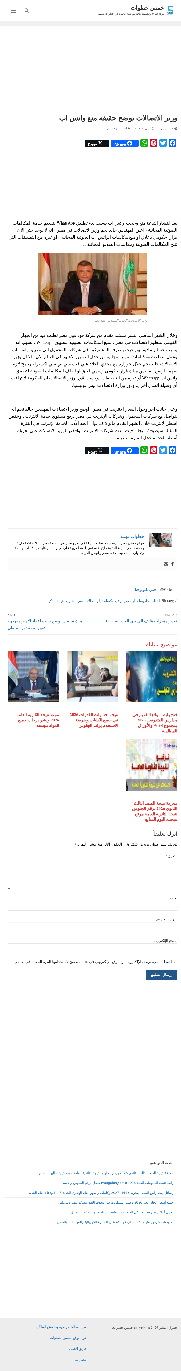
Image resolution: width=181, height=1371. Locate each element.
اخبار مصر (132, 600)
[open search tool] (27, 10)
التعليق (171, 856)
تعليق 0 (109, 128)
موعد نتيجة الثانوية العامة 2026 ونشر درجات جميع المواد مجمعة (37, 719)
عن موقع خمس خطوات (68, 1337)
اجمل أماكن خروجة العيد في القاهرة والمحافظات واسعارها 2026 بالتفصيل (122, 1212)
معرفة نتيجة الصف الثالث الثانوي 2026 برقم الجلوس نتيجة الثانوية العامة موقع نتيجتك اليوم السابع (154, 811)
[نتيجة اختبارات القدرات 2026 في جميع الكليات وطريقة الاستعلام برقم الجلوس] (92, 676)
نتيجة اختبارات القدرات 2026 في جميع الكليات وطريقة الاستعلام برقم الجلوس (94, 719)
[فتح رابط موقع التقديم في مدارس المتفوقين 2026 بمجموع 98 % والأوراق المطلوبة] (151, 676)
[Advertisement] (92, 71)
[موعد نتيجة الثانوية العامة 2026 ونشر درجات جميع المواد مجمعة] (33, 676)
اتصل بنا (80, 1359)
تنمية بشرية (74, 600)
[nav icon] (13, 11)
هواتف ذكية (55, 600)
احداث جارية (150, 600)
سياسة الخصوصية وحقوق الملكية (61, 1326)
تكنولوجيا (142, 589)
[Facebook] (172, 564)
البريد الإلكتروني (166, 919)
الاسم (173, 898)
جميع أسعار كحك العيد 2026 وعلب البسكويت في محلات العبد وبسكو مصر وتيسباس (115, 1202)
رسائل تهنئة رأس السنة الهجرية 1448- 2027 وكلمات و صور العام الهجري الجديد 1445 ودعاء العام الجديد (101, 1193)
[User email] (166, 564)
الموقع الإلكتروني (165, 940)
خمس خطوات (147, 7)
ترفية (118, 600)
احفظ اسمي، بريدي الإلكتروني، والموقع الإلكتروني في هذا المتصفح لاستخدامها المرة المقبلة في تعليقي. (92, 961)
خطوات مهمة (166, 128)
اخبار (124, 128)
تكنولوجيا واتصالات (98, 600)
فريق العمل (78, 1348)
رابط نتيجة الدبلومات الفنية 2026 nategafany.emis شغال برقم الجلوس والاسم (118, 1183)
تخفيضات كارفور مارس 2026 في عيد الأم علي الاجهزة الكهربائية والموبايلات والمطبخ (115, 1222)
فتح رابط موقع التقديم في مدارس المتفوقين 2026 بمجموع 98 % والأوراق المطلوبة (154, 722)
